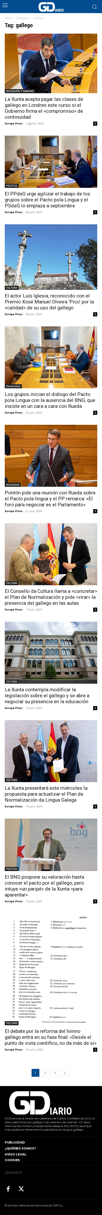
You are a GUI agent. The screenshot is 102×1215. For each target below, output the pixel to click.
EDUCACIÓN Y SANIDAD (20, 91)
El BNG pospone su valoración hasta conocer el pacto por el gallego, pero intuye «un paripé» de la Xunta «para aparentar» (44, 886)
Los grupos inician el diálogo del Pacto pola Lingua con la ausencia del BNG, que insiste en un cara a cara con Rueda (50, 400)
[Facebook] (8, 1189)
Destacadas (13, 386)
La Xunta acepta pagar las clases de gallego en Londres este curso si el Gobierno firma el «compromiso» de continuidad (44, 108)
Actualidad (12, 484)
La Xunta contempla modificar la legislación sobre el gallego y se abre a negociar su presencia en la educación (47, 695)
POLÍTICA (11, 185)
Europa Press (14, 123)
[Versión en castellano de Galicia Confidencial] (51, 7)
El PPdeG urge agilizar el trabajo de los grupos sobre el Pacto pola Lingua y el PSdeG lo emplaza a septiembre (47, 200)
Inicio (8, 18)
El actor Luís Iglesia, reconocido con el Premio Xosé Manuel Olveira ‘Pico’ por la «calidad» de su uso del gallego (49, 302)
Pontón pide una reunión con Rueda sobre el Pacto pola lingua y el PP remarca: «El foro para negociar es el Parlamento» (50, 499)
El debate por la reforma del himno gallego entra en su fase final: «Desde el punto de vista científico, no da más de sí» (51, 1037)
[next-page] (65, 1073)
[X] (21, 1189)
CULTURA (11, 287)
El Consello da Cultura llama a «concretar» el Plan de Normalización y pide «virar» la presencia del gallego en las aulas (51, 597)
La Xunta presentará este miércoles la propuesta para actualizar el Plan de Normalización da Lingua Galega (46, 794)
